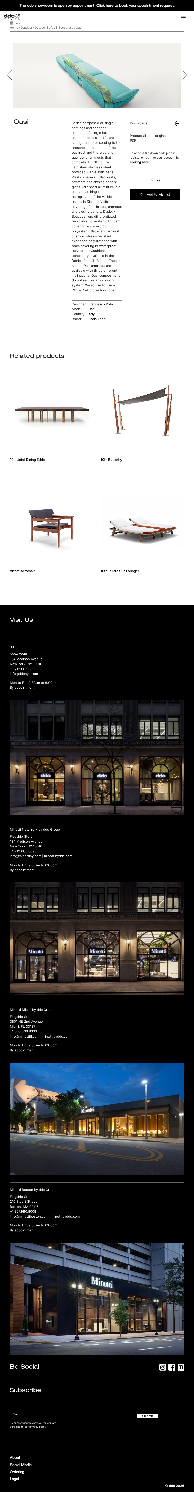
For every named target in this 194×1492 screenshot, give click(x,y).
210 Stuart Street (23, 1201)
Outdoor (26, 28)
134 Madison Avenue (26, 659)
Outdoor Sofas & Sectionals (54, 28)
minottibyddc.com (58, 856)
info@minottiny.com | (27, 856)
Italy (91, 314)
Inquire (155, 180)
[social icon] (162, 1369)
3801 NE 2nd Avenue (26, 1021)
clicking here (139, 162)
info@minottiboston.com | (31, 1216)
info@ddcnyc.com (24, 674)
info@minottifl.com (24, 1036)
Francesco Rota (100, 304)
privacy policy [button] (37, 1426)
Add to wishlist (158, 194)
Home (14, 28)
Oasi (91, 309)
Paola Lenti (97, 319)
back (17, 23)
